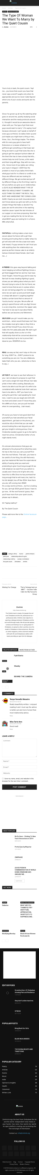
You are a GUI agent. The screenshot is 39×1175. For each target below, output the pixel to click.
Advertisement (6, 1162)
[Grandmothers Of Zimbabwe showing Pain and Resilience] (7, 993)
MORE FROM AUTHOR (27, 650)
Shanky (17, 666)
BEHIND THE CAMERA (23, 676)
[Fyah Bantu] (7, 658)
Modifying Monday (8, 933)
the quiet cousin (7, 561)
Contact (20, 1162)
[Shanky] (7, 668)
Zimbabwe (18, 561)
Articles (10, 8)
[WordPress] (28, 1154)
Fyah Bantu (18, 655)
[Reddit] (28, 1148)
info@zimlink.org (24, 1133)
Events (4, 661)
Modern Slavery (24, 1164)
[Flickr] (10, 1148)
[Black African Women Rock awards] (28, 926)
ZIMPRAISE (19, 857)
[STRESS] (7, 1014)
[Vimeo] (22, 1154)
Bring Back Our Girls (22, 1028)
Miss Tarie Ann (16, 722)
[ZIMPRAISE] (7, 860)
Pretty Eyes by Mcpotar (23, 847)
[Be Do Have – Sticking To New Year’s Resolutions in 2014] (7, 839)
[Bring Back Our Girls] (7, 1031)
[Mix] (16, 1148)
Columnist (5, 931)
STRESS (18, 1011)
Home (4, 8)
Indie (4, 671)
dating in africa (12, 554)
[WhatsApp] (19, 32)
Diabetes (5, 905)
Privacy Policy (14, 1164)
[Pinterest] (14, 32)
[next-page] (7, 687)
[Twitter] (9, 32)
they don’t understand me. (24, 1001)
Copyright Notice (30, 1162)
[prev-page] (3, 687)
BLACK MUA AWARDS (22, 1039)
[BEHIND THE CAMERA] (7, 679)
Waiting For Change (9, 587)
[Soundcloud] (17, 639)
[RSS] (33, 1148)
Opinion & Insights (20, 8)
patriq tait (6, 556)
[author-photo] (19, 603)
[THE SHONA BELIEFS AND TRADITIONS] (7, 1052)
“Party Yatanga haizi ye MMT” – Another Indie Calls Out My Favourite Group (28, 590)
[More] (24, 32)
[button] (3, 3)
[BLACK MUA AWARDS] (7, 1041)
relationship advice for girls (19, 556)
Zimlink (6, 27)
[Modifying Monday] (10, 926)
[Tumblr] (11, 1154)
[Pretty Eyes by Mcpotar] (7, 849)
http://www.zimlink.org (19, 610)
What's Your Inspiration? (27, 902)
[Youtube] (26, 639)
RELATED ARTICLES (10, 650)
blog (14, 1162)
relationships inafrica (9, 559)
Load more (19, 881)
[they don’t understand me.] (7, 1003)
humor (21, 554)
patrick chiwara (30, 554)
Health (4, 902)
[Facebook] (4, 32)
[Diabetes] (10, 897)
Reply (11, 716)
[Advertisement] (19, 71)
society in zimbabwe (23, 559)
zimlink (25, 561)
